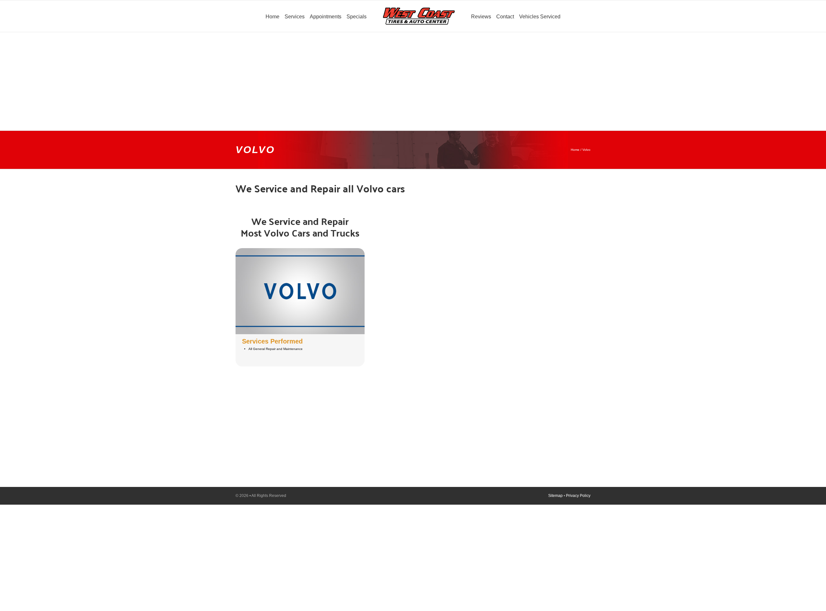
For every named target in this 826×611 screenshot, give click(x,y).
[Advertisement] (413, 77)
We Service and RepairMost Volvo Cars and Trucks (300, 226)
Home (575, 149)
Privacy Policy (578, 495)
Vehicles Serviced (539, 16)
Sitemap (555, 495)
